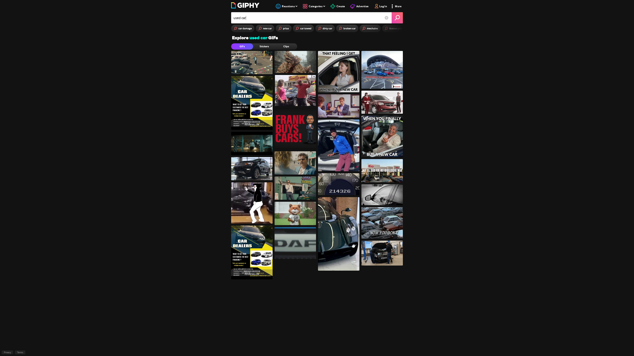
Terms (20, 352)
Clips (286, 46)
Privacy (7, 352)
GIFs (242, 46)
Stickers (264, 46)
